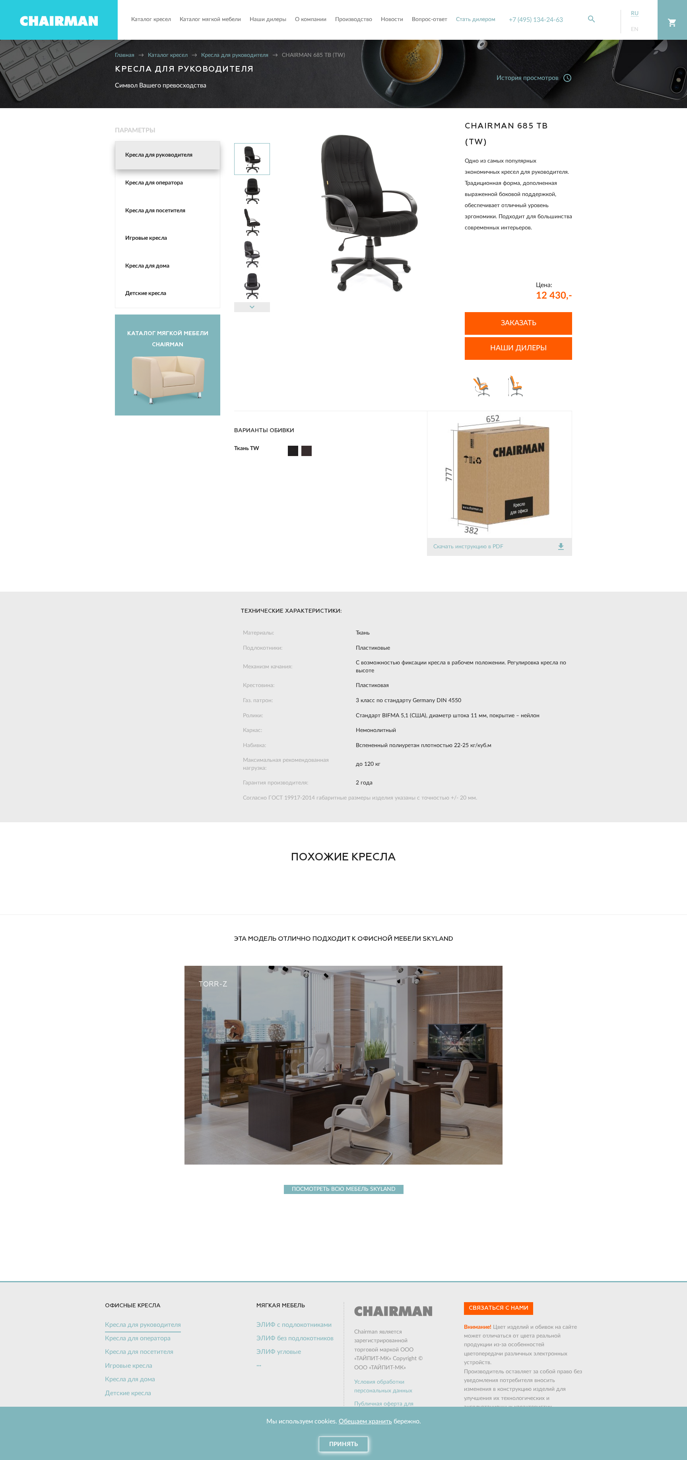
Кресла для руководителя (234, 55)
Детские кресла (145, 293)
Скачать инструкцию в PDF (499, 546)
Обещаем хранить (365, 1421)
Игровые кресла (146, 238)
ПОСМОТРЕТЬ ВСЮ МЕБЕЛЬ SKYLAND (344, 1189)
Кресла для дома (147, 266)
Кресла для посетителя (155, 211)
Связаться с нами (498, 1308)
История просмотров (534, 78)
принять (343, 1444)
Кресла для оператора (154, 183)
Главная (124, 55)
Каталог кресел (168, 55)
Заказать (518, 323)
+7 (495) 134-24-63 (536, 20)
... (258, 1364)
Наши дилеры (518, 348)
